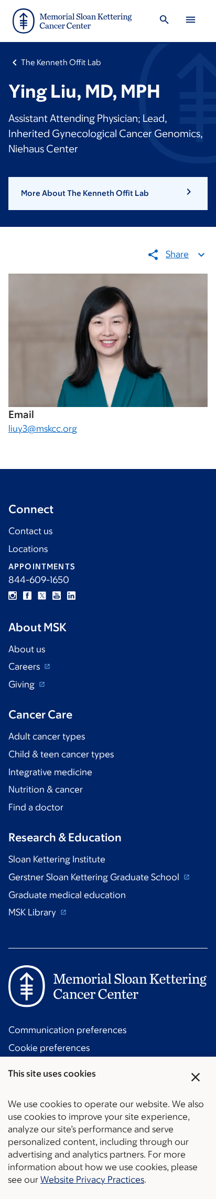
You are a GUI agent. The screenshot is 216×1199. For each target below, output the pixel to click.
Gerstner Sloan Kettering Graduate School (94, 877)
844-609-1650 (38, 580)
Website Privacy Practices (92, 1179)
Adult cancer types (46, 736)
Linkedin (71, 595)
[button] (108, 193)
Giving (22, 684)
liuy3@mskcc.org (42, 428)
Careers (25, 666)
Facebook (27, 595)
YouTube (56, 595)
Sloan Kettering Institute (56, 859)
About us (26, 649)
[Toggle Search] (164, 21)
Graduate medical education (67, 895)
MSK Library (33, 912)
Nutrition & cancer (45, 789)
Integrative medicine (50, 772)
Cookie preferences (49, 1047)
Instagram (12, 595)
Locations (28, 549)
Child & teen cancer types (61, 754)
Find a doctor (35, 807)
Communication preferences (67, 1030)
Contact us (30, 531)
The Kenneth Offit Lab (61, 62)
